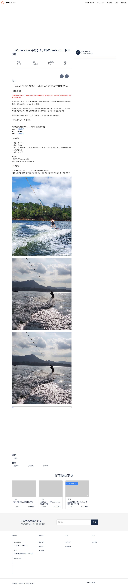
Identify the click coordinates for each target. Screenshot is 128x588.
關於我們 (41, 542)
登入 (117, 3)
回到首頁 (94, 542)
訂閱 (94, 522)
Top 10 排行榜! (89, 3)
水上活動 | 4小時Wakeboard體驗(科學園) (50, 503)
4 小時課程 (20, 133)
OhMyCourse (85, 51)
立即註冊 (124, 3)
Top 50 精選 (100, 3)
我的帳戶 (68, 542)
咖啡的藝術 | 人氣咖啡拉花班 (23, 502)
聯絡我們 (41, 546)
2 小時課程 (20, 129)
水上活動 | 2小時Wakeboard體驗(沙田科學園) (77, 503)
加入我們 (41, 551)
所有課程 (110, 3)
